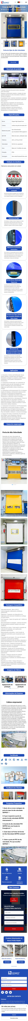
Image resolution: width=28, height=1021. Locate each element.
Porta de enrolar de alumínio (9, 958)
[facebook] (2, 992)
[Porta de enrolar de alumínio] (7, 951)
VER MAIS (7, 962)
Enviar (14, 928)
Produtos (12, 9)
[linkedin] (6, 992)
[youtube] (10, 992)
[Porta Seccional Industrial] (21, 951)
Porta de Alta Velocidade (22, 9)
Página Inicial (5, 9)
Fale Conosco (14, 899)
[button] (12, 484)
